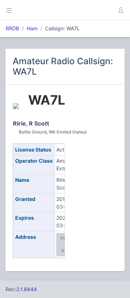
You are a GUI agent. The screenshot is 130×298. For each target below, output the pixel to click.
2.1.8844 (26, 289)
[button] (120, 10)
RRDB (12, 28)
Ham (32, 28)
